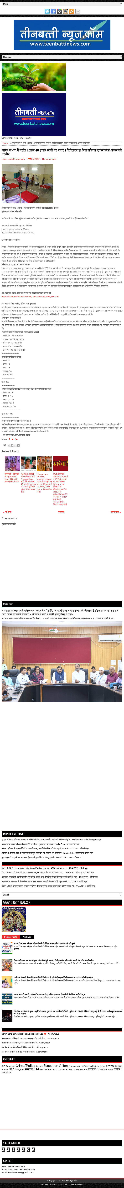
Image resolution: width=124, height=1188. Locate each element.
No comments (49, 159)
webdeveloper (51, 1184)
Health (92, 1066)
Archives (27, 937)
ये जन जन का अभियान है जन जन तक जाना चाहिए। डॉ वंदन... (24, 1038)
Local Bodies (100, 1066)
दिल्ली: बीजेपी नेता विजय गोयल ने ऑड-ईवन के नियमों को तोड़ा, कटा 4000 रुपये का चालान (34, 868)
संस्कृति (110, 1069)
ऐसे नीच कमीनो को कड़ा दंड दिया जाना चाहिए (18, 1052)
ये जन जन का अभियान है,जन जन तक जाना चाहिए (19, 1043)
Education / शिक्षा (55, 1066)
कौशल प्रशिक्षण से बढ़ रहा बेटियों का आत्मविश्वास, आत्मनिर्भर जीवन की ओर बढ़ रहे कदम (34, 848)
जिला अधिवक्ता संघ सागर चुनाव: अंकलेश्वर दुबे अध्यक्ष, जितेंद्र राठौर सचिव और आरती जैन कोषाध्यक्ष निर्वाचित (54, 960)
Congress (10, 1066)
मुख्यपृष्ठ (61, 512)
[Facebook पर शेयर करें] (18, 445)
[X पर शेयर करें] (15, 445)
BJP (3, 1066)
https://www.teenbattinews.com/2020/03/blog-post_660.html (30, 296)
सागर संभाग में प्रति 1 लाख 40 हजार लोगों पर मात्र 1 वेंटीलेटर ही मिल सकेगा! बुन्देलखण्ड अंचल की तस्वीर (62, 152)
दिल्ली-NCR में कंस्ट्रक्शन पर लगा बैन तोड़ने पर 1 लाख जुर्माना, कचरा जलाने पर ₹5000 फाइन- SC (38, 886)
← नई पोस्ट (7, 512)
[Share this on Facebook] (9, 439)
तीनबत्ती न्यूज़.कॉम (70, 1180)
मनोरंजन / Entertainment (76, 1069)
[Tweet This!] (12, 439)
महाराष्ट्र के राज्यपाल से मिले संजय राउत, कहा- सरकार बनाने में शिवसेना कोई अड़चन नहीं (34, 881)
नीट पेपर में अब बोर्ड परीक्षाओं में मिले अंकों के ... (18, 1047)
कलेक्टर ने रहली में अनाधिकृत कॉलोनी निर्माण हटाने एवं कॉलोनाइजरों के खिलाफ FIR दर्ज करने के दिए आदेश (53, 977)
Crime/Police (25, 1066)
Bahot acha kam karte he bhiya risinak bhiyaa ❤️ (24, 1034)
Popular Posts (10, 937)
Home (5, 143)
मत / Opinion (59, 1069)
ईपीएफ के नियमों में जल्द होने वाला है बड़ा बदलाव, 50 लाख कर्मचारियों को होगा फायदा (32, 872)
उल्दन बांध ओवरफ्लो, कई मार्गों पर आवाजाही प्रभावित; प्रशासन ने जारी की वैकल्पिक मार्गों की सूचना (50, 994)
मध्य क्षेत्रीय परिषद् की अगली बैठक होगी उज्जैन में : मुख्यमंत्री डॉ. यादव (27, 844)
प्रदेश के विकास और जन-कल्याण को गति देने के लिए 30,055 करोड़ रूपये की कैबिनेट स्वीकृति (36, 839)
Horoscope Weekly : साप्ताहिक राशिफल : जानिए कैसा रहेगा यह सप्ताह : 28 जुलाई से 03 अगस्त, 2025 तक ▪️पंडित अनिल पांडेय (44, 483)
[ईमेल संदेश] (4, 445)
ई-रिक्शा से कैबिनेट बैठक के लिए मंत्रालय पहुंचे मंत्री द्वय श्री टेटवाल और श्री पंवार (32, 853)
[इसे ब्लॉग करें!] (12, 445)
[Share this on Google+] (16, 439)
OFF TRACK (111, 1066)
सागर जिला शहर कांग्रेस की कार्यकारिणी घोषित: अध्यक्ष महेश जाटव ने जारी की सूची (44, 943)
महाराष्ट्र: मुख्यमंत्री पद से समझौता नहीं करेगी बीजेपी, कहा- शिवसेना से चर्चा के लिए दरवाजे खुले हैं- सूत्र (39, 877)
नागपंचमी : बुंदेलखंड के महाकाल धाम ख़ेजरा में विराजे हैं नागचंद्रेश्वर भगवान (12, 478)
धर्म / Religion (16, 1069)
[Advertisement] (20, 710)
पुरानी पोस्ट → (116, 512)
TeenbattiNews (77, 1184)
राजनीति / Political (97, 1069)
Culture (39, 1066)
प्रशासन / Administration (38, 1069)
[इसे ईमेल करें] (9, 445)
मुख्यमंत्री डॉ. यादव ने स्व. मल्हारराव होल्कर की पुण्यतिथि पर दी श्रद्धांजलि (28, 857)
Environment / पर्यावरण (78, 1066)
